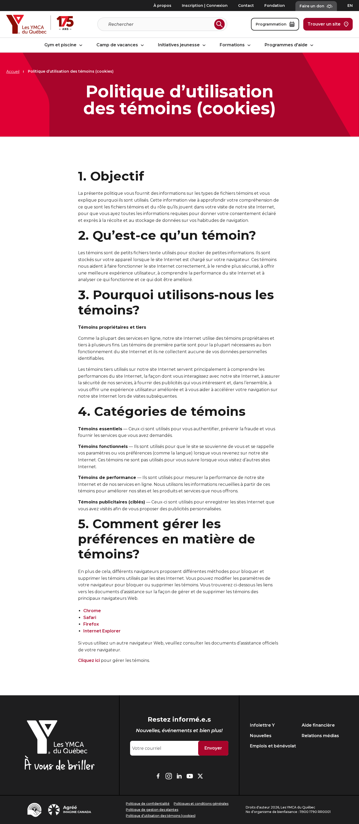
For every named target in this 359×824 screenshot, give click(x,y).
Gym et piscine (61, 45)
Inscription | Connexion (205, 5)
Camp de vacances (117, 45)
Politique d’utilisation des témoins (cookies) (161, 816)
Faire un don (312, 6)
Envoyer (213, 748)
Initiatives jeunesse (179, 45)
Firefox (91, 624)
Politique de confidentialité (148, 804)
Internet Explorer (102, 630)
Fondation (274, 5)
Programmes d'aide (287, 45)
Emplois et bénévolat (273, 745)
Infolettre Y (262, 725)
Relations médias (320, 735)
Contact (246, 5)
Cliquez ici (89, 660)
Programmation (271, 24)
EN (350, 5)
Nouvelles (260, 735)
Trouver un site (324, 24)
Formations (233, 45)
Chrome (92, 610)
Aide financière (318, 725)
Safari (89, 617)
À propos (162, 5)
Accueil (12, 71)
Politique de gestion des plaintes (152, 810)
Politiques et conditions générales (201, 804)
